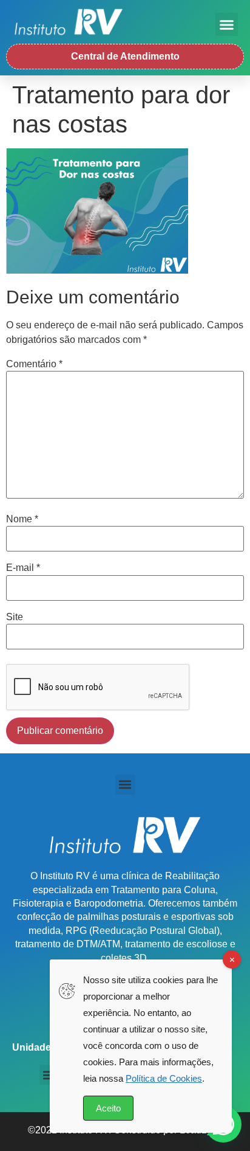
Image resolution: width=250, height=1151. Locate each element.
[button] (226, 24)
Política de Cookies (164, 1078)
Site (14, 617)
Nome (22, 519)
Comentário (34, 364)
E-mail (23, 568)
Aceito (108, 1108)
